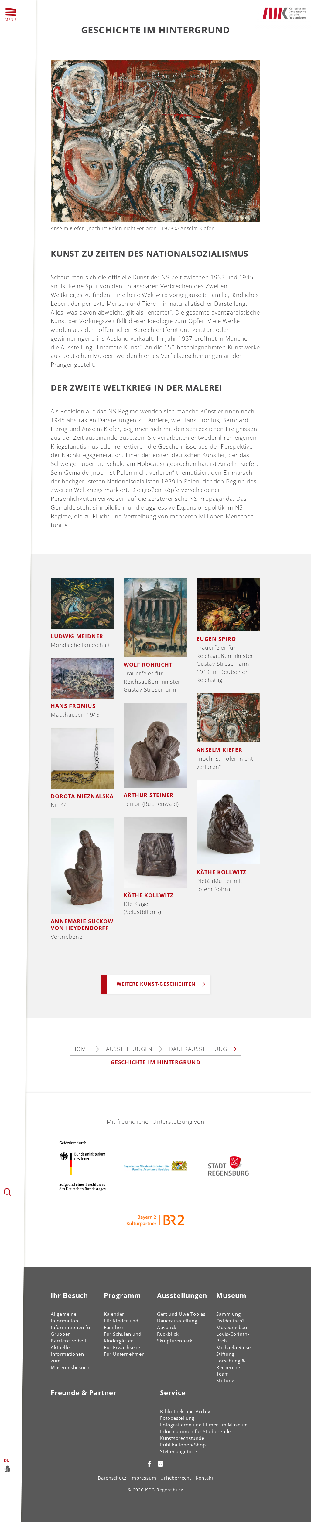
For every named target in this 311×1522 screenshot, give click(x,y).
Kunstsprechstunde (182, 1438)
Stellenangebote (178, 1451)
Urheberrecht (175, 1478)
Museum (231, 1295)
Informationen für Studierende (195, 1431)
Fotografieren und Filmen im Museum (204, 1425)
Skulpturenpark (175, 1341)
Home (80, 1048)
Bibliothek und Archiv (185, 1411)
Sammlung (228, 1314)
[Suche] (7, 1192)
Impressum (143, 1478)
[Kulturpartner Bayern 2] (155, 1220)
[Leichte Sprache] (17, 1468)
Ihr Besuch (69, 1295)
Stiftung (225, 1380)
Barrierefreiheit (69, 1341)
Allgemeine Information (64, 1317)
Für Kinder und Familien (121, 1324)
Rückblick (168, 1334)
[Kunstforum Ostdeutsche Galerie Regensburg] (284, 12)
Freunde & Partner (84, 1392)
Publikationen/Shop (183, 1445)
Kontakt (205, 1478)
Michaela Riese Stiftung (233, 1350)
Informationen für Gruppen (71, 1330)
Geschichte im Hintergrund (155, 1062)
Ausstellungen (129, 1048)
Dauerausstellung (198, 1048)
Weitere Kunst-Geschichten (156, 984)
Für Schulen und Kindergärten (123, 1337)
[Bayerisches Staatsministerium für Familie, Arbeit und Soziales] (155, 1166)
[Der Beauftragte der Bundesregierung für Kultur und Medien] (82, 1165)
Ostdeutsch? (230, 1321)
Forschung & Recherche (230, 1364)
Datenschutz (112, 1478)
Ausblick (166, 1327)
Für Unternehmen (124, 1354)
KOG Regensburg (164, 1490)
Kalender (114, 1314)
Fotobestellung (177, 1418)
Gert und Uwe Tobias (181, 1314)
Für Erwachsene (122, 1347)
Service (173, 1392)
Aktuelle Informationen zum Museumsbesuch (70, 1357)
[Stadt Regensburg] (228, 1165)
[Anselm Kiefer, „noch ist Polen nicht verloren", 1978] (155, 140)
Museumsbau (231, 1327)
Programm (122, 1295)
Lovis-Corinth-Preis (232, 1337)
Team (222, 1374)
